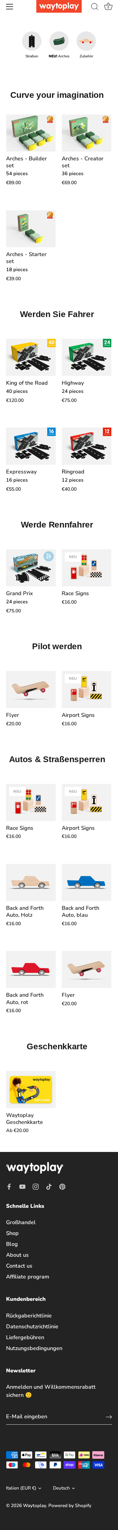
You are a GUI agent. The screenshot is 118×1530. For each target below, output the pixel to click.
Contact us (19, 1265)
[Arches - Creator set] (86, 133)
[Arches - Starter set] (31, 228)
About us (17, 1255)
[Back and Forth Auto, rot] (31, 969)
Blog (12, 1244)
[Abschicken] (109, 1416)
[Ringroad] (86, 446)
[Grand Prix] (31, 567)
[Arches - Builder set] (31, 133)
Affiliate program (27, 1276)
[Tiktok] (49, 1186)
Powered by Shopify (69, 1506)
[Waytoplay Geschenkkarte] (31, 1089)
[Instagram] (36, 1186)
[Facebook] (9, 1186)
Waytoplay (34, 1506)
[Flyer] (31, 689)
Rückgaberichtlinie (29, 1315)
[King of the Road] (31, 357)
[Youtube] (22, 1186)
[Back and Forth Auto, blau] (86, 882)
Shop (12, 1233)
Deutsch (61, 1488)
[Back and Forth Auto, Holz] (31, 882)
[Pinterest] (62, 1186)
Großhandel (21, 1222)
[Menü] (9, 6)
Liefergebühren (25, 1337)
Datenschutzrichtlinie (32, 1326)
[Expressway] (31, 446)
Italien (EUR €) (21, 1488)
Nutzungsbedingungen (34, 1348)
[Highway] (86, 357)
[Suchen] (94, 7)
